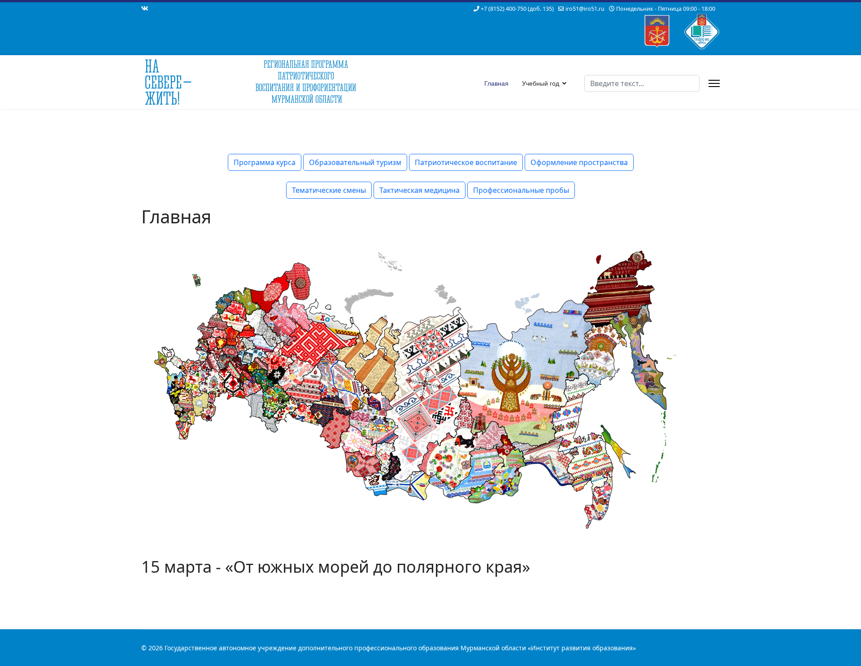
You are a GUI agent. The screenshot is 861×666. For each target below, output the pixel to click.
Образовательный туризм (355, 162)
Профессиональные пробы (521, 190)
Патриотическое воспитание (466, 162)
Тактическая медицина (419, 190)
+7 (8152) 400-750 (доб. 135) (517, 9)
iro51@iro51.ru (584, 9)
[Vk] (144, 8)
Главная (496, 83)
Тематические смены (329, 190)
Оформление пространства (579, 162)
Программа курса (265, 162)
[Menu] (714, 83)
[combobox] (642, 83)
